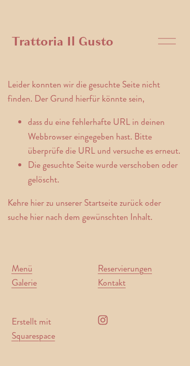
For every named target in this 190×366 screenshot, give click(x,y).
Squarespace (33, 336)
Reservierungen (125, 268)
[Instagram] (103, 320)
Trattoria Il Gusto (62, 41)
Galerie (24, 283)
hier (37, 203)
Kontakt (112, 283)
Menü (22, 268)
